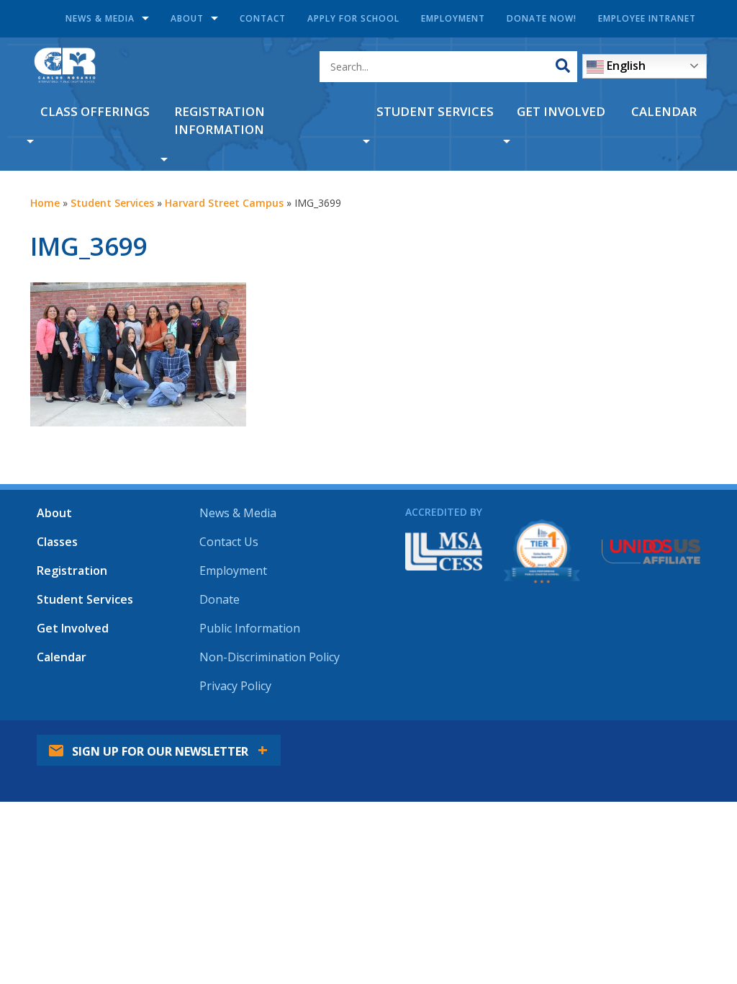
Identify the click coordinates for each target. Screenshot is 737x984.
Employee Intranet (647, 18)
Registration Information (219, 120)
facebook (566, 740)
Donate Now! (542, 18)
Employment (453, 18)
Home (45, 203)
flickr (684, 740)
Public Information (249, 628)
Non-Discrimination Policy (269, 657)
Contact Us (228, 542)
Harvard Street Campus (224, 203)
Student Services (435, 111)
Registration (72, 570)
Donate (219, 599)
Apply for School (353, 18)
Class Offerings (95, 111)
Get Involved (561, 111)
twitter (605, 740)
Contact (263, 18)
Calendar (664, 111)
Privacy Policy (235, 686)
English (625, 65)
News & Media (100, 18)
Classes (57, 542)
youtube (645, 740)
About (187, 18)
